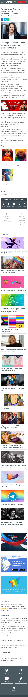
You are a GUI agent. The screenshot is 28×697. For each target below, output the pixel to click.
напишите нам (5, 608)
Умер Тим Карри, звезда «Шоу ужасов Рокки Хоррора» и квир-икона (12, 524)
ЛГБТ (11, 194)
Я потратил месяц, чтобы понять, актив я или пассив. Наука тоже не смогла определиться (13, 310)
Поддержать (21, 2)
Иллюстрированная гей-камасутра (13, 290)
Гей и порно (5, 408)
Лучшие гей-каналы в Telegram (12, 504)
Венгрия (5, 194)
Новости (12, 15)
